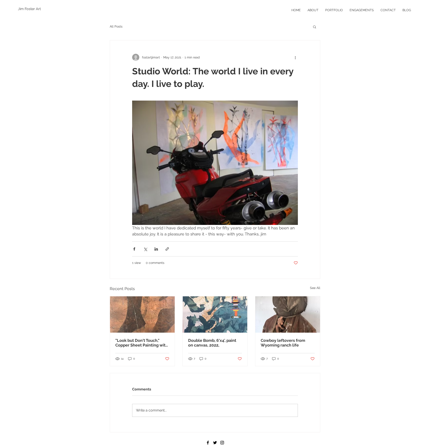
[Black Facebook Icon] (207, 442)
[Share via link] (167, 249)
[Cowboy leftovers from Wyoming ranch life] (287, 314)
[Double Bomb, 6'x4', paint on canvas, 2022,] (215, 314)
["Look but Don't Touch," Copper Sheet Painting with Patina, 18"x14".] (142, 314)
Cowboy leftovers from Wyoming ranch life (283, 342)
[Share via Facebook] (134, 249)
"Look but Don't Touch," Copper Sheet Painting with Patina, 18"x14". (141, 342)
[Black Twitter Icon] (215, 442)
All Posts (116, 26)
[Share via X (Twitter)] (145, 249)
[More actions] (295, 57)
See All (315, 288)
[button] (314, 26)
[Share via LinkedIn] (156, 249)
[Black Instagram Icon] (222, 442)
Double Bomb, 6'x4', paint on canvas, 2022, (212, 342)
